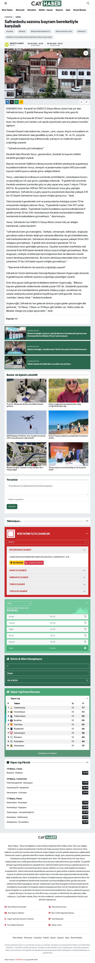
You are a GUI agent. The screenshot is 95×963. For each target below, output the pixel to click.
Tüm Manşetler (57, 919)
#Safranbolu (81, 31)
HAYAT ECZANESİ (17, 570)
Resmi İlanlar (79, 10)
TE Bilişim (19, 960)
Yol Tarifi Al (18, 563)
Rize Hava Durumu (59, 907)
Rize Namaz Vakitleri (16, 913)
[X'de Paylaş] (12, 102)
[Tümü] (87, 521)
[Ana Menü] (6, 3)
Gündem (31, 10)
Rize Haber (7, 10)
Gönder (12, 506)
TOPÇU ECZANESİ (18, 591)
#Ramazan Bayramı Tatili (63, 31)
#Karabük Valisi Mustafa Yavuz (40, 31)
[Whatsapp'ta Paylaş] (16, 102)
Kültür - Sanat (46, 10)
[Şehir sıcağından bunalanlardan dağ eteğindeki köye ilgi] (68, 391)
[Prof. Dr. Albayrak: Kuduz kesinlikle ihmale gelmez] (27, 391)
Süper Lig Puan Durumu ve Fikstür (20, 919)
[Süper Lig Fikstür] (87, 762)
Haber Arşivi (56, 925)
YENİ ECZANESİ (17, 584)
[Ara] (88, 3)
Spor (68, 10)
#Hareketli (9, 31)
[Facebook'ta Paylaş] (7, 102)
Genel (18, 17)
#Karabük (22, 31)
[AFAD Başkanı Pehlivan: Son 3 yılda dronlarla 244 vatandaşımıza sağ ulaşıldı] (27, 422)
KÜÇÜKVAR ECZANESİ (20, 550)
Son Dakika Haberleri (15, 925)
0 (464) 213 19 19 (35, 563)
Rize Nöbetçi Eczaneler (17, 907)
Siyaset (59, 10)
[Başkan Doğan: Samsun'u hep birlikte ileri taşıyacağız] (27, 454)
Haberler (8, 17)
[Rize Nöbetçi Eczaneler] (87, 534)
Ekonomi (20, 10)
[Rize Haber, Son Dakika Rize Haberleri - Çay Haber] (46, 3)
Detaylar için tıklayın (47, 753)
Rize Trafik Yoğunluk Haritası (62, 913)
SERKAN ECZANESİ (18, 577)
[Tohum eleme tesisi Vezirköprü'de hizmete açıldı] (68, 454)
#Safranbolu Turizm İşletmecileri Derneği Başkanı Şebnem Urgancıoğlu (28, 37)
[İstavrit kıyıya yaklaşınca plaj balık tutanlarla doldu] (68, 422)
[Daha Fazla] (21, 102)
